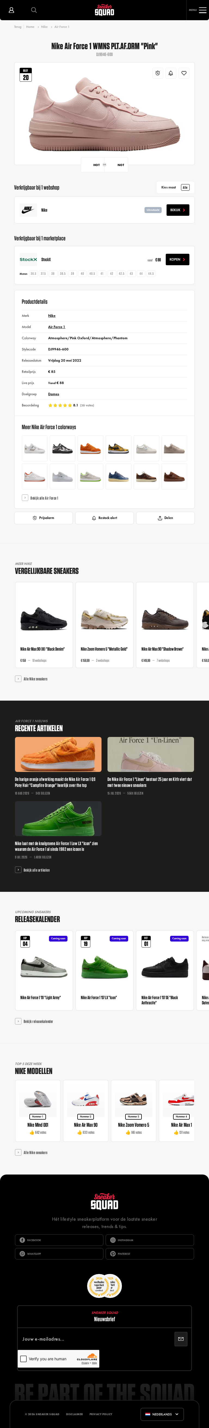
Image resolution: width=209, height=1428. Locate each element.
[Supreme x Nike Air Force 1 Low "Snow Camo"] (63, 448)
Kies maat (174, 187)
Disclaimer (74, 1414)
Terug (17, 27)
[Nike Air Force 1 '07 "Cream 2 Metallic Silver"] (174, 448)
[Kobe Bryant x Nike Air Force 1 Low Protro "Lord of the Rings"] (35, 476)
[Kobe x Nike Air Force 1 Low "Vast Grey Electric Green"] (90, 476)
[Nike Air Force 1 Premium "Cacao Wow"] (174, 476)
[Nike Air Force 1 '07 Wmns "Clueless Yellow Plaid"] (118, 448)
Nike (44, 27)
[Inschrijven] (181, 1339)
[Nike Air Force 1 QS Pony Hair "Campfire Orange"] (90, 448)
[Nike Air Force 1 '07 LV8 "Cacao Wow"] (146, 476)
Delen (168, 518)
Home (30, 27)
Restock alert (108, 518)
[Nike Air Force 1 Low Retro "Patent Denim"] (118, 476)
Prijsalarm (46, 518)
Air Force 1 (62, 27)
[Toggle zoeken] (34, 10)
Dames (53, 394)
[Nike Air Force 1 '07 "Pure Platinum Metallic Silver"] (63, 476)
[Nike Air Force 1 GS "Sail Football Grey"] (146, 448)
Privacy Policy (101, 1414)
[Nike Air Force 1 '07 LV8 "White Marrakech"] (35, 448)
